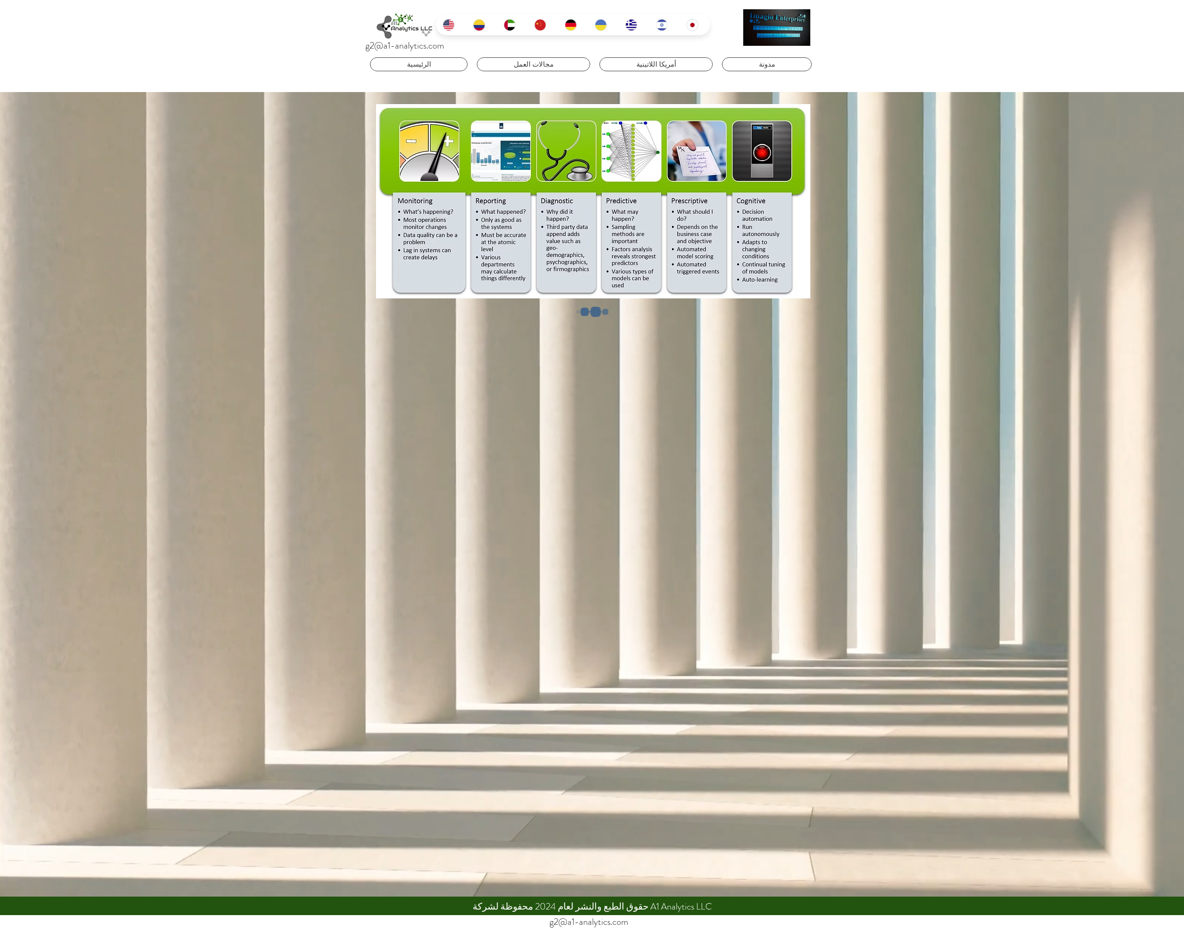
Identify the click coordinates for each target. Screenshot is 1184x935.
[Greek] (633, 24)
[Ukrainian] (603, 24)
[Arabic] (512, 24)
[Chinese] (542, 24)
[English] (451, 24)
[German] (573, 24)
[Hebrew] (664, 24)
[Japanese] (694, 24)
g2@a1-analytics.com (404, 45)
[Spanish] (481, 24)
